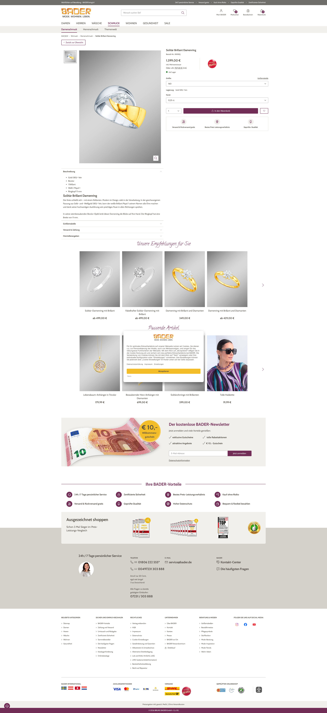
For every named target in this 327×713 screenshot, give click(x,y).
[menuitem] (65, 23)
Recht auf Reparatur (139, 668)
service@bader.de (180, 562)
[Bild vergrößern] (155, 158)
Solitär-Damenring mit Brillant (100, 310)
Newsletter (102, 648)
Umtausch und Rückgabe (107, 631)
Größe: (168, 78)
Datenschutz (137, 635)
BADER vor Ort (172, 639)
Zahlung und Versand (106, 627)
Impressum (136, 631)
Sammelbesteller (104, 639)
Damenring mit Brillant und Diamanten (185, 310)
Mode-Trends (206, 648)
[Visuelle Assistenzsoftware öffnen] (257, 690)
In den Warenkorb (222, 111)
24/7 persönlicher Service (184, 2)
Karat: (168, 95)
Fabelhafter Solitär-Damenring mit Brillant (142, 312)
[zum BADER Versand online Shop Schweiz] (77, 688)
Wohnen (66, 639)
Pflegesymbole (207, 631)
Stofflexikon (206, 635)
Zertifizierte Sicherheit (106, 635)
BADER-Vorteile (104, 623)
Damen (66, 627)
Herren (65, 631)
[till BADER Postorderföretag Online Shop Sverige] (64, 688)
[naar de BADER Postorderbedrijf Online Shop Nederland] (84, 688)
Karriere (169, 631)
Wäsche (66, 635)
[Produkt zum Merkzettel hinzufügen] (264, 110)
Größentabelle (263, 78)
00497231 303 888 (151, 569)
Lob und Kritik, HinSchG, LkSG (143, 656)
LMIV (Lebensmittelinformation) (144, 660)
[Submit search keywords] (182, 13)
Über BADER (171, 623)
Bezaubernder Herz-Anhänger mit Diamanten (142, 396)
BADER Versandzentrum (176, 644)
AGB (134, 627)
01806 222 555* (149, 562)
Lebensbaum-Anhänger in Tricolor (99, 394)
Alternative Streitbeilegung (142, 652)
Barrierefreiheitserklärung (141, 664)
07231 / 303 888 (141, 596)
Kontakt (170, 627)
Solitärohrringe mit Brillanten (185, 394)
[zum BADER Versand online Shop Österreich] (70, 688)
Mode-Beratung (207, 639)
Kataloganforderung (105, 652)
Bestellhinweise (207, 627)
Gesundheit (67, 644)
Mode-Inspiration (208, 644)
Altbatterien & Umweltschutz (143, 648)
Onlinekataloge (103, 656)
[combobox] (153, 13)
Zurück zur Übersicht (74, 42)
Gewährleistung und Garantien (143, 644)
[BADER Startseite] (76, 12)
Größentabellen (207, 623)
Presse (169, 635)
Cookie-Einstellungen (140, 639)
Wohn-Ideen (206, 652)
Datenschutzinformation (179, 460)
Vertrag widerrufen (139, 623)
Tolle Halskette (227, 394)
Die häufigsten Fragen (106, 644)
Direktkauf (171, 648)
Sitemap (66, 623)
